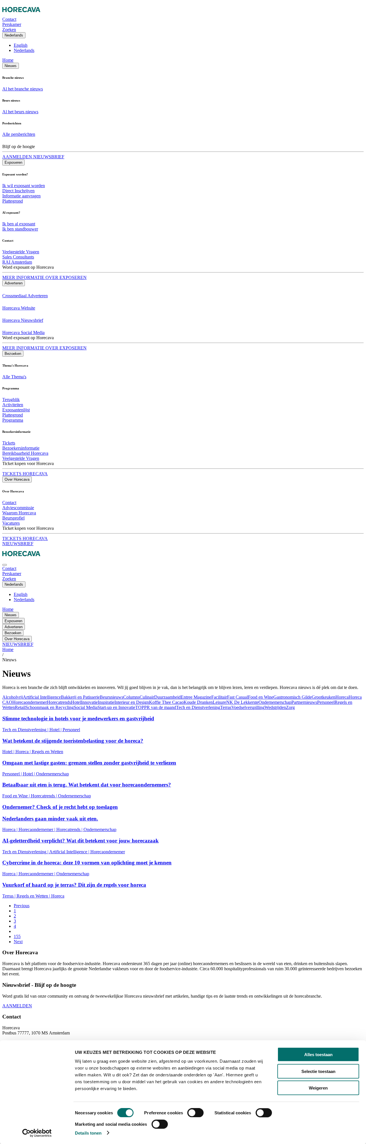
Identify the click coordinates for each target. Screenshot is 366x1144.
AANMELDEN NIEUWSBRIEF (33, 156)
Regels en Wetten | (34, 896)
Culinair (147, 697)
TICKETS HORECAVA (25, 473)
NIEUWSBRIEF (17, 543)
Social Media (86, 707)
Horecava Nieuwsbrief (22, 320)
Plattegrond (12, 201)
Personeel (326, 702)
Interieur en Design (131, 702)
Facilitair (219, 697)
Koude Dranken (198, 702)
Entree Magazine (196, 697)
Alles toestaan (318, 1054)
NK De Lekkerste (242, 702)
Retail (20, 707)
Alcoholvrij (12, 697)
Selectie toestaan (318, 1071)
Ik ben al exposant (18, 223)
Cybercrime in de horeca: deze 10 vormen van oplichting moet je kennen (87, 863)
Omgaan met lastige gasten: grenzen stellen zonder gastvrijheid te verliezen (89, 763)
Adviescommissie (18, 507)
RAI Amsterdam (17, 262)
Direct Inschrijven (18, 190)
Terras (225, 707)
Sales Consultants (18, 256)
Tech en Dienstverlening (198, 707)
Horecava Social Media (23, 332)
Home (7, 60)
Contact (9, 502)
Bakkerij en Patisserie (80, 697)
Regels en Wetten (47, 751)
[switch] (195, 1112)
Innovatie (89, 702)
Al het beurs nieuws (20, 111)
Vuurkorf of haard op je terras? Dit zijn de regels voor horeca (74, 885)
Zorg (290, 707)
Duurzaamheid (167, 697)
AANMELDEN (17, 1005)
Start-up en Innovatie (116, 707)
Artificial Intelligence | (69, 851)
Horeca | (23, 751)
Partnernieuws (304, 702)
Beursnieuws (111, 697)
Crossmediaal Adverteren (25, 295)
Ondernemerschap (274, 702)
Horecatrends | (44, 795)
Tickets (8, 442)
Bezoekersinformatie (20, 448)
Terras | (9, 896)
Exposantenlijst (16, 409)
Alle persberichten (18, 134)
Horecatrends (59, 702)
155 (17, 936)
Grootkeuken (323, 697)
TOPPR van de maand (155, 707)
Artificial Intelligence (42, 697)
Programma (12, 420)
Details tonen (88, 1132)
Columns (131, 697)
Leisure (219, 702)
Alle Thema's (14, 376)
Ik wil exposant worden (23, 185)
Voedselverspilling (247, 707)
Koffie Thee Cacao (166, 702)
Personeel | (12, 773)
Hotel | (56, 729)
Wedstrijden (275, 707)
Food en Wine (260, 697)
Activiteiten (12, 404)
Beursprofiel (13, 518)
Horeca (342, 697)
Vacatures (11, 523)
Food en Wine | (16, 795)
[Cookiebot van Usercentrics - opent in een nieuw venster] (37, 1133)
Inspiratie (106, 702)
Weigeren (318, 1088)
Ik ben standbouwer (20, 229)
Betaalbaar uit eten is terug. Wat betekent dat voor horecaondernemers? (86, 785)
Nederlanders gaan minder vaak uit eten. (50, 819)
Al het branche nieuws (22, 88)
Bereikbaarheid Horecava (25, 453)
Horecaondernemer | (37, 829)
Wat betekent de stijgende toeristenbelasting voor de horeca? (72, 741)
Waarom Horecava (19, 512)
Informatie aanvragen (21, 195)
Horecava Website (18, 308)
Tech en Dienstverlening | (25, 729)
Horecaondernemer (29, 702)
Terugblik (11, 399)
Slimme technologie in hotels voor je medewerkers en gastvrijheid (78, 718)
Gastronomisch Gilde (292, 697)
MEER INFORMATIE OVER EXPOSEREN (44, 277)
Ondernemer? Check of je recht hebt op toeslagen (60, 807)
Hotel (76, 702)
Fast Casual (237, 697)
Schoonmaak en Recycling (49, 707)
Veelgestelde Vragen (20, 251)
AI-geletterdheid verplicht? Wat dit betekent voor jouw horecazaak (80, 841)
